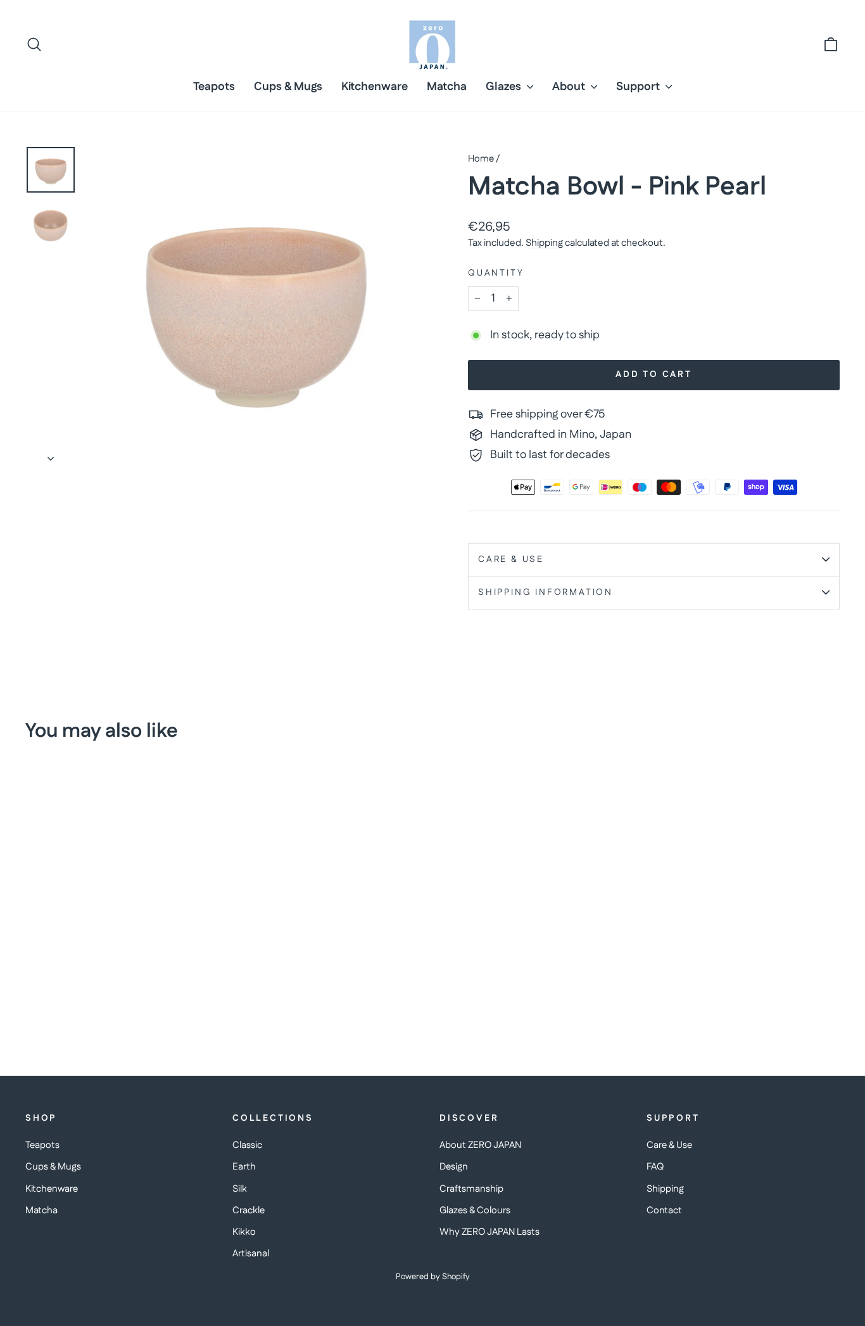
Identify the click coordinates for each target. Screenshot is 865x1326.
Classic (247, 1145)
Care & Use (511, 559)
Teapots (214, 87)
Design (453, 1166)
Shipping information (545, 592)
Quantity (496, 273)
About (570, 87)
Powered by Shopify (433, 1276)
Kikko (244, 1232)
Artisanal (250, 1253)
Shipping (544, 243)
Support (639, 87)
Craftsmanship (471, 1188)
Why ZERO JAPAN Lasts (489, 1232)
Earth (244, 1166)
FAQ (655, 1166)
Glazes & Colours (474, 1210)
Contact (664, 1210)
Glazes (505, 87)
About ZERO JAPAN (480, 1145)
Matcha (447, 87)
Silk (239, 1188)
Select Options (122, 950)
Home (481, 158)
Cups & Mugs (288, 87)
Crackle (248, 1210)
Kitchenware (374, 87)
